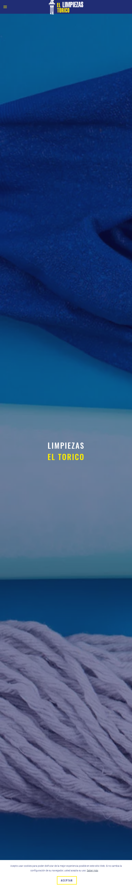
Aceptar (67, 880)
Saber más (92, 870)
